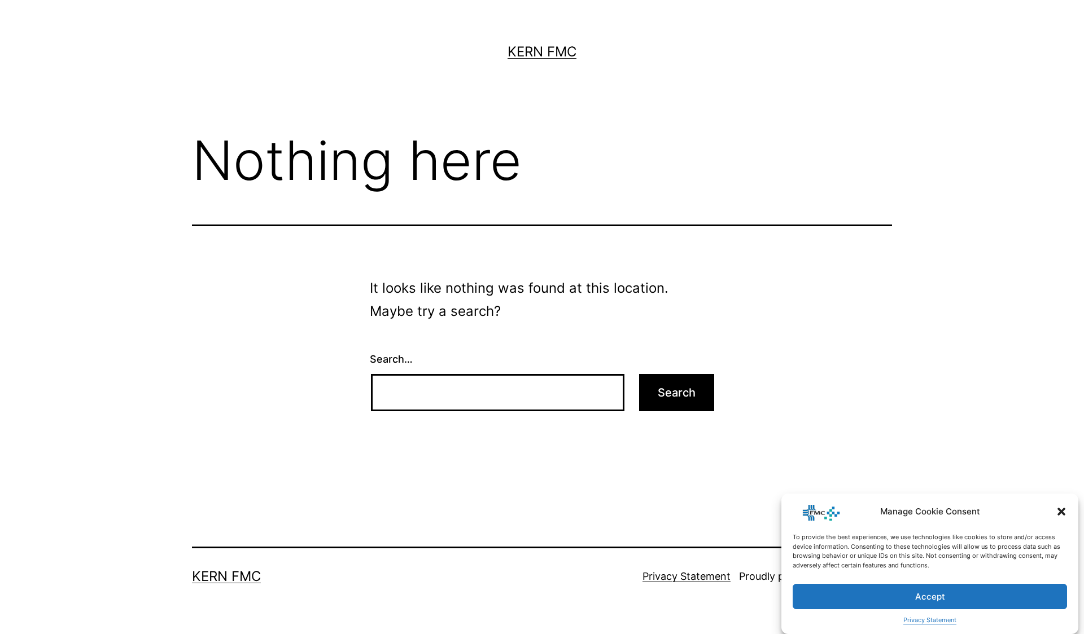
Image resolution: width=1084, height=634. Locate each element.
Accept (930, 596)
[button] (1061, 511)
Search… (391, 359)
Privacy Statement (929, 620)
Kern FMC (542, 51)
